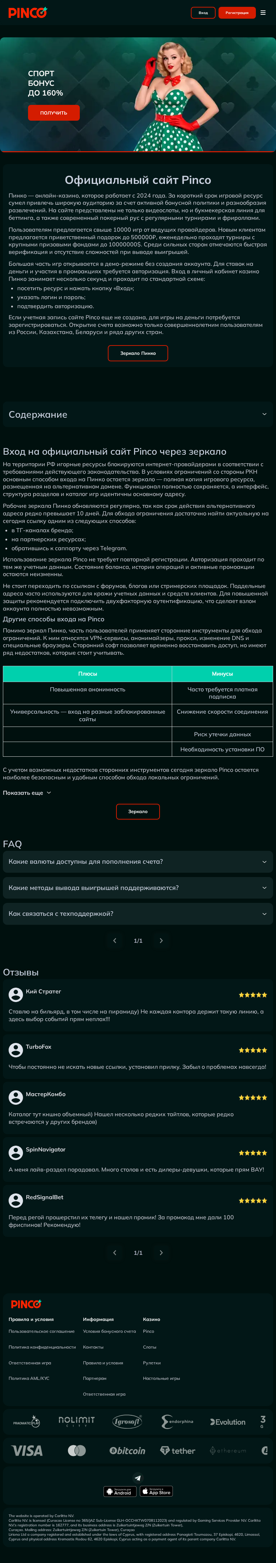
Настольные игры (161, 1378)
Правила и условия (31, 1319)
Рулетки (152, 1362)
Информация (98, 1319)
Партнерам (94, 1378)
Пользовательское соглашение (42, 1331)
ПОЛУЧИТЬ (53, 113)
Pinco (148, 1331)
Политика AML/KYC (29, 1378)
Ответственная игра (30, 1362)
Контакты (93, 1347)
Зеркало (138, 811)
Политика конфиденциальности (42, 1347)
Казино (151, 1319)
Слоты (149, 1347)
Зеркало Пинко (138, 353)
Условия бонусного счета (109, 1331)
